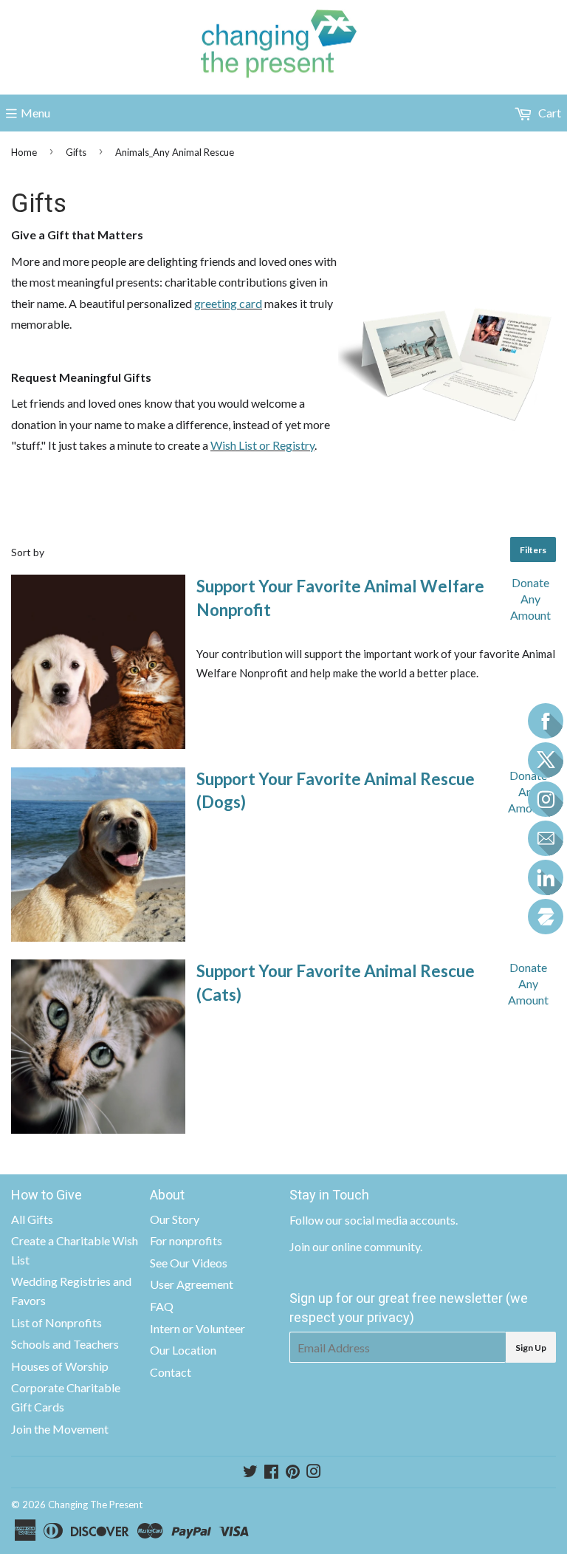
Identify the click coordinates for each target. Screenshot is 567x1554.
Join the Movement (60, 1429)
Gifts (76, 152)
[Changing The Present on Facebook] (271, 1472)
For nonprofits (186, 1240)
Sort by (27, 552)
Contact (170, 1372)
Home (24, 152)
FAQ (161, 1306)
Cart (548, 113)
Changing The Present (95, 1504)
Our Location (183, 1350)
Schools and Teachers (65, 1344)
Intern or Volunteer (197, 1328)
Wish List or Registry (262, 445)
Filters (533, 549)
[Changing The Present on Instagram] (313, 1472)
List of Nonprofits (56, 1322)
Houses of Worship (60, 1366)
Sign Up (530, 1347)
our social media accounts (391, 1220)
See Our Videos (188, 1263)
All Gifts (32, 1219)
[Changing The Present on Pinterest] (292, 1472)
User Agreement (191, 1284)
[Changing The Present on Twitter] (250, 1472)
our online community (366, 1246)
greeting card (228, 303)
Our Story (174, 1219)
